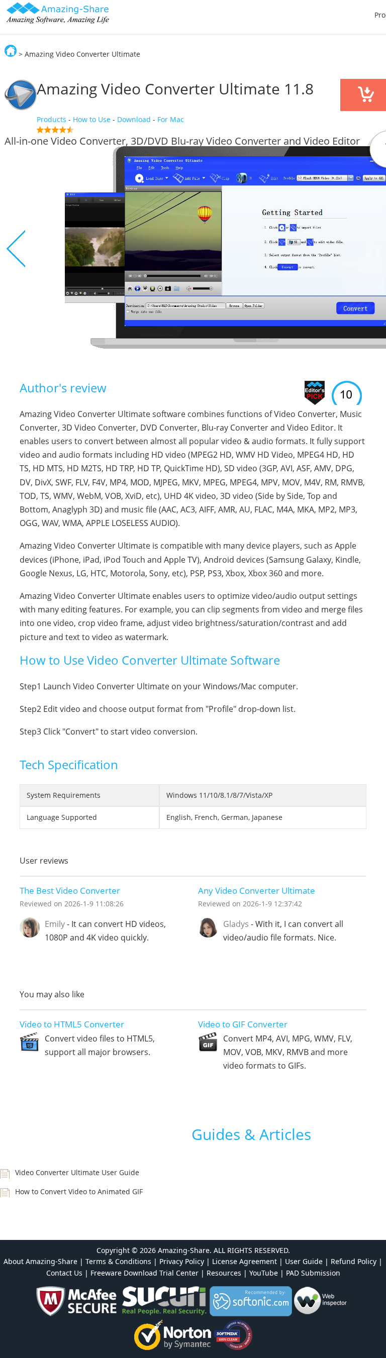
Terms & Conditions (118, 1261)
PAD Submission (313, 1273)
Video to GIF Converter (242, 1024)
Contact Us (64, 1273)
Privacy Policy (181, 1261)
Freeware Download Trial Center (144, 1273)
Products (51, 119)
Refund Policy (353, 1261)
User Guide (304, 1261)
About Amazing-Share (40, 1261)
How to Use (92, 119)
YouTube (263, 1273)
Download (134, 119)
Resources (224, 1273)
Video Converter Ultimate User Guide (77, 1172)
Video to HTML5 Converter (72, 1024)
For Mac (170, 119)
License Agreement (244, 1261)
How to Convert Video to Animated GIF (79, 1191)
